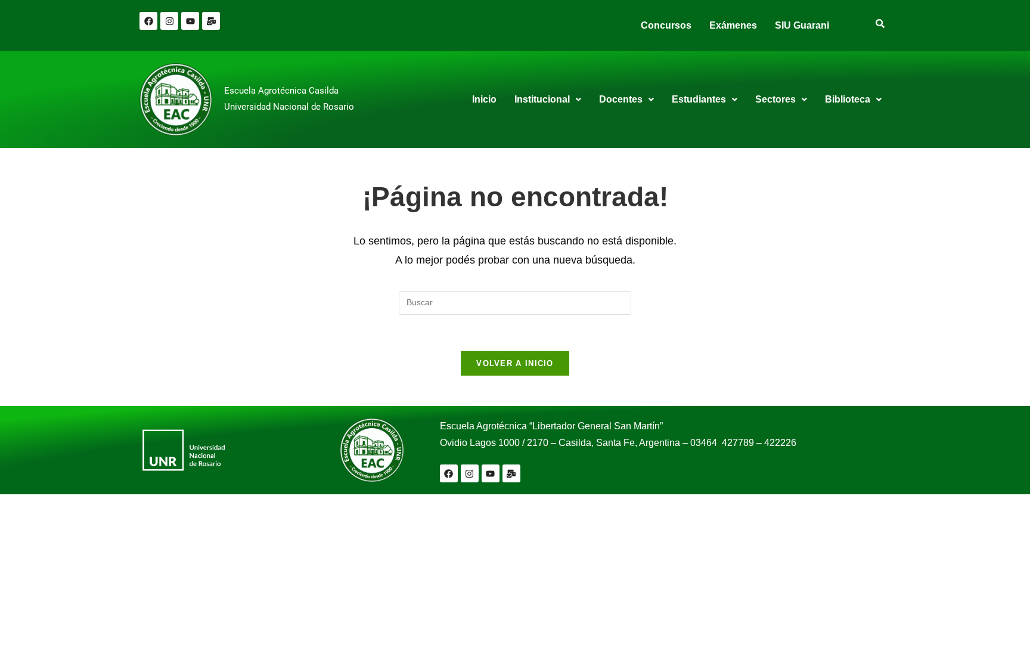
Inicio (484, 99)
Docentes (621, 99)
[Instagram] (169, 21)
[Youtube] (190, 21)
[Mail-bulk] (211, 21)
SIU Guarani (802, 25)
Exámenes (733, 25)
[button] (547, 99)
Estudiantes (699, 99)
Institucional (542, 99)
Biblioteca (847, 99)
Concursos (666, 25)
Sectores (775, 99)
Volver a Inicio (515, 363)
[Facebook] (148, 21)
